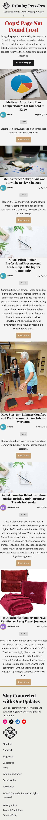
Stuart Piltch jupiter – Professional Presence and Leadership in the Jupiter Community (23, 265)
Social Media (9, 780)
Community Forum (12, 774)
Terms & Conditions (13, 810)
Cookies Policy (10, 815)
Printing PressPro (28, 5)
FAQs (5, 767)
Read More (23, 139)
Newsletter (8, 786)
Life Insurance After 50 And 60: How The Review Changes (23, 180)
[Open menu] (23, 15)
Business (23, 283)
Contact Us (8, 763)
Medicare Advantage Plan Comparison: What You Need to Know (23, 105)
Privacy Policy (10, 805)
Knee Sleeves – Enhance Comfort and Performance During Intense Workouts (23, 418)
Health (23, 122)
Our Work (7, 750)
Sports (23, 434)
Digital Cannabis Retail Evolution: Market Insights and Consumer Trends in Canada (23, 498)
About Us (7, 744)
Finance (23, 195)
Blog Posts (8, 756)
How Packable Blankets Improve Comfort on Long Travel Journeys (23, 619)
